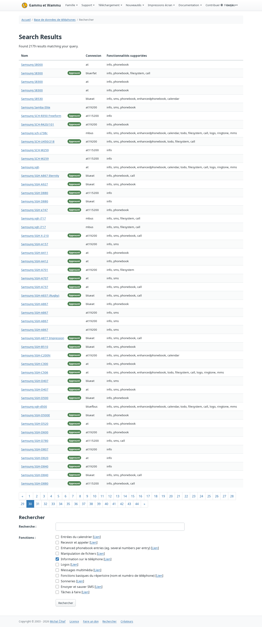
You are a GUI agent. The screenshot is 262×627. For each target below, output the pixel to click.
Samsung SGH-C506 (34, 372)
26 (216, 496)
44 (137, 504)
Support (87, 5)
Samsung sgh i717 (33, 218)
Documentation (189, 5)
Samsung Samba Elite (35, 107)
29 (22, 504)
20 (171, 496)
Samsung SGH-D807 (34, 449)
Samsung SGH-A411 (34, 253)
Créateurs (127, 621)
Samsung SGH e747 (34, 210)
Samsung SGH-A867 (34, 304)
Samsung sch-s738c (34, 133)
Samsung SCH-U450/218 (37, 141)
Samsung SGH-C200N (35, 355)
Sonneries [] (72, 581)
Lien (97, 537)
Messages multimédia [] (80, 570)
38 (91, 504)
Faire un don (91, 621)
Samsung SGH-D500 (34, 398)
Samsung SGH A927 (34, 184)
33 (53, 504)
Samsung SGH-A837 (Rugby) (40, 295)
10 (94, 496)
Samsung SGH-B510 (34, 347)
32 (45, 504)
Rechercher (65, 603)
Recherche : (27, 526)
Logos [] (69, 564)
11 (102, 496)
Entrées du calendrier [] (80, 537)
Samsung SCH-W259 (35, 150)
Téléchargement (108, 5)
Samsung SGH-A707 (34, 278)
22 (186, 496)
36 (76, 504)
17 (148, 496)
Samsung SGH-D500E (35, 415)
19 (163, 496)
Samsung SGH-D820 (34, 458)
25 (209, 496)
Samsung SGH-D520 (34, 423)
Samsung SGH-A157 (34, 244)
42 (122, 504)
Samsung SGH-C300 (34, 364)
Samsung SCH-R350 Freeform (41, 116)
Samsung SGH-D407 (34, 381)
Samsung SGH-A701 (34, 270)
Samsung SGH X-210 (35, 235)
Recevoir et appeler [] (78, 542)
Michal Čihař (58, 621)
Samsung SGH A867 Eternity (40, 175)
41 (114, 504)
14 (125, 496)
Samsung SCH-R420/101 (37, 124)
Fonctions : (27, 538)
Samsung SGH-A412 (34, 261)
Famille (70, 5)
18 (155, 496)
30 (30, 504)
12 (110, 496)
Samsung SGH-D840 (34, 466)
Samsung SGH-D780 (34, 440)
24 (201, 496)
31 (38, 504)
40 (106, 504)
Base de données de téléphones (55, 19)
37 (83, 504)
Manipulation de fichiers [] (82, 553)
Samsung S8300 (32, 73)
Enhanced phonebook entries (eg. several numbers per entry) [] (109, 548)
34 (60, 504)
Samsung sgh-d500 (34, 406)
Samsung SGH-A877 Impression (42, 338)
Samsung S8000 (32, 64)
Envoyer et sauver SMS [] (81, 587)
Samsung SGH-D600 (34, 432)
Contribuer (213, 5)
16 (140, 496)
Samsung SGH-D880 (34, 483)
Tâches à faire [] (74, 592)
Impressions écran (160, 5)
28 (232, 496)
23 (193, 496)
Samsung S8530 (32, 99)
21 (178, 496)
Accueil (26, 19)
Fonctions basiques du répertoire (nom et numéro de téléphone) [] (111, 575)
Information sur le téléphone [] (85, 559)
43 (129, 504)
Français (229, 5)
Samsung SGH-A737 (34, 287)
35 (68, 504)
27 (224, 496)
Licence (74, 621)
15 (132, 496)
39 (99, 504)
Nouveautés (133, 5)
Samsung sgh (30, 167)
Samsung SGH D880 (34, 193)
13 (117, 496)
